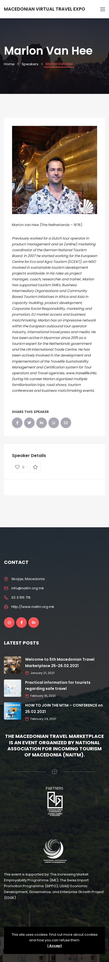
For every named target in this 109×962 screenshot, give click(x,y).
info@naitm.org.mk (27, 588)
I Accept (54, 945)
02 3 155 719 (20, 597)
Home (9, 64)
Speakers (30, 64)
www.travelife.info (81, 373)
